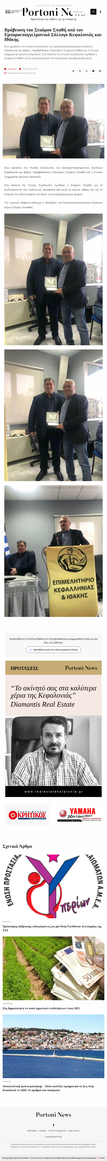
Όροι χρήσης (74, 1130)
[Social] (100, 11)
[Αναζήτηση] (93, 12)
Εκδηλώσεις (32, 1130)
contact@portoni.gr (53, 1136)
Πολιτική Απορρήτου (57, 1130)
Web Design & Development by (88, 1158)
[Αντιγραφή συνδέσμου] (100, 71)
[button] (12, 11)
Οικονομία (12, 68)
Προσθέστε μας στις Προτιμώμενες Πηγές (54, 649)
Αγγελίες (43, 1130)
